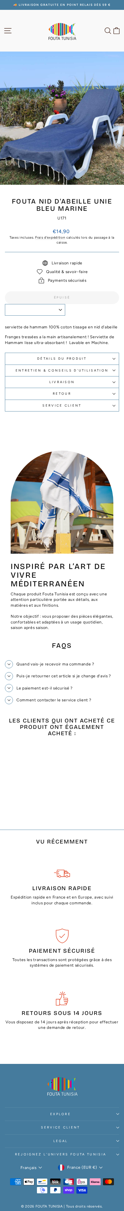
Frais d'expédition (50, 237)
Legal (60, 1141)
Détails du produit (62, 359)
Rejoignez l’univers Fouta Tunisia (60, 1154)
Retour (62, 394)
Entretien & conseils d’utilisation (62, 370)
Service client (61, 405)
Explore (60, 1114)
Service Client (60, 1127)
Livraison (62, 382)
